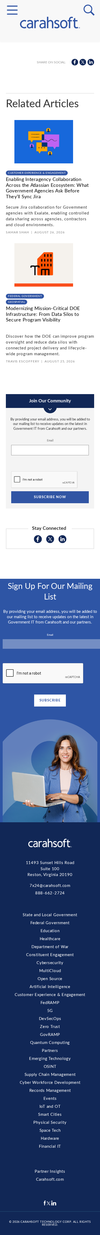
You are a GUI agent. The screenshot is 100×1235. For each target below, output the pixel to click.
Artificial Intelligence (50, 87)
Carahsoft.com (50, 1180)
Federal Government (50, 57)
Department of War (50, 947)
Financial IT (50, 214)
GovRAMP (50, 125)
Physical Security (50, 195)
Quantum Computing (50, 132)
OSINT (50, 151)
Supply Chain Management (50, 157)
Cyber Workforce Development (50, 164)
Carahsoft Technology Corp (46, 1221)
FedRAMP (50, 100)
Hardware (50, 208)
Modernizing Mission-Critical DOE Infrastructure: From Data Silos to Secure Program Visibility (43, 314)
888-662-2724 (50, 893)
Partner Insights (50, 1172)
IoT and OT (50, 183)
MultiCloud (50, 74)
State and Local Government (50, 51)
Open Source (50, 81)
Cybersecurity (50, 68)
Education (50, 931)
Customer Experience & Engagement (50, 94)
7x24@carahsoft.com (50, 886)
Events (50, 176)
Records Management (50, 170)
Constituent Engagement (50, 62)
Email (50, 440)
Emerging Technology (50, 144)
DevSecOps (50, 112)
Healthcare (50, 939)
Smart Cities (50, 189)
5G (50, 106)
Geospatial (16, 302)
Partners (50, 138)
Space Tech (50, 202)
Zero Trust (50, 119)
